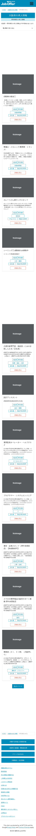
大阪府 (15, 109)
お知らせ (4, 785)
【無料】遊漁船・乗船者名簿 (18, 748)
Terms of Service (24, 827)
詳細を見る (18, 120)
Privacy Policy (11, 827)
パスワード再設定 (6, 782)
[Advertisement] (18, 52)
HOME (4, 10)
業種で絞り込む (9, 28)
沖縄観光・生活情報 (18, 760)
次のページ (18, 686)
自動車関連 (18, 112)
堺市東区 (20, 109)
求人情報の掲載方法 (7, 775)
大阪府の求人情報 (12, 10)
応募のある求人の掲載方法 (9, 789)
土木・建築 (18, 261)
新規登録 (4, 771)
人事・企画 (18, 564)
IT (18, 511)
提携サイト (4, 802)
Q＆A (2, 806)
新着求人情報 (5, 792)
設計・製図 (18, 408)
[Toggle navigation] (31, 3)
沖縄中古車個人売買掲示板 (18, 742)
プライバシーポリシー (8, 816)
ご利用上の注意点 (6, 778)
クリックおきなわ (18, 754)
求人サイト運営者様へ (8, 799)
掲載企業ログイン (6, 768)
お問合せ (4, 813)
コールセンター (18, 461)
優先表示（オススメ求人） (9, 809)
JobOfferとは (5, 796)
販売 (18, 617)
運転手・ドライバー (18, 670)
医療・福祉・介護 (18, 363)
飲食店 (18, 216)
